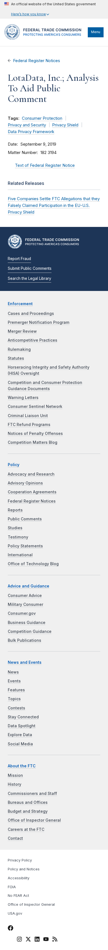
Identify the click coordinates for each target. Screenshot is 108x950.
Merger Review (22, 331)
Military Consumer (25, 604)
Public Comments (25, 519)
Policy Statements (25, 546)
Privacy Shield (65, 125)
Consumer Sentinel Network (35, 406)
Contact (15, 838)
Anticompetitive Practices (32, 340)
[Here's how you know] (50, 9)
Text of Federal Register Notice (45, 165)
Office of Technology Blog (33, 564)
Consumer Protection (42, 118)
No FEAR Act (18, 895)
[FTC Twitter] (28, 938)
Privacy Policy (20, 860)
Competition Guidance (30, 631)
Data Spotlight (21, 726)
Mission (15, 775)
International (20, 555)
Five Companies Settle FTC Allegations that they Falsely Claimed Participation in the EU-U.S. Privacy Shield (54, 205)
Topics (14, 699)
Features (16, 690)
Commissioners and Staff (32, 793)
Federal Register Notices (36, 60)
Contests (16, 708)
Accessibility (18, 878)
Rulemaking (19, 349)
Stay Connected (23, 717)
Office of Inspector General (34, 820)
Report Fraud (19, 258)
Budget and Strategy (28, 811)
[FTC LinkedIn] (37, 939)
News (13, 672)
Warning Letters (23, 397)
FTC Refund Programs (29, 424)
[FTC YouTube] (46, 939)
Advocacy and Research (31, 474)
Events (14, 681)
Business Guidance (26, 622)
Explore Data (20, 735)
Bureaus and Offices (28, 802)
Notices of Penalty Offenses (35, 433)
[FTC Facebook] (10, 928)
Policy (13, 464)
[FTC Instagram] (19, 939)
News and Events (25, 662)
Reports (15, 510)
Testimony (18, 537)
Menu (95, 32)
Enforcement (20, 304)
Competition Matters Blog (32, 442)
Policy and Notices (24, 869)
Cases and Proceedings (31, 313)
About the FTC (22, 766)
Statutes (16, 358)
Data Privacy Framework (31, 131)
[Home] (44, 38)
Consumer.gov (22, 613)
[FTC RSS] (55, 939)
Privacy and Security (27, 125)
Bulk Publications (24, 640)
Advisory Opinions (25, 483)
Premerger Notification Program (39, 322)
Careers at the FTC (26, 829)
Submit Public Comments (30, 268)
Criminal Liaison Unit (28, 415)
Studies (15, 528)
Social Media (20, 744)
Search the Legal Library (29, 278)
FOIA (12, 887)
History (14, 784)
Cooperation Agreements (32, 492)
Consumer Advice (25, 595)
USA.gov (15, 913)
